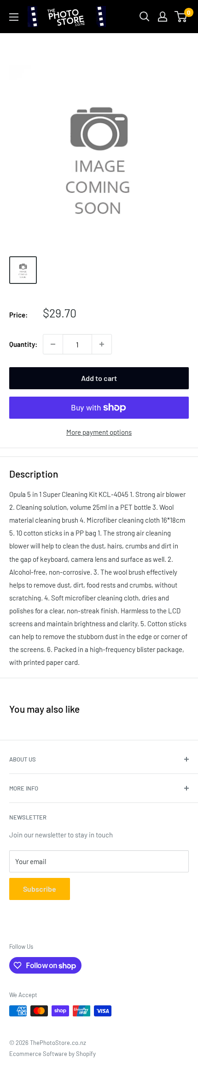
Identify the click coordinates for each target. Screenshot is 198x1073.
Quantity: (23, 344)
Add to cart (99, 378)
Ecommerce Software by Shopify (52, 1053)
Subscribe (39, 888)
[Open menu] (13, 17)
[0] (181, 16)
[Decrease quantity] (53, 344)
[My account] (162, 17)
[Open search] (145, 17)
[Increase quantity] (101, 344)
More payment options (99, 432)
